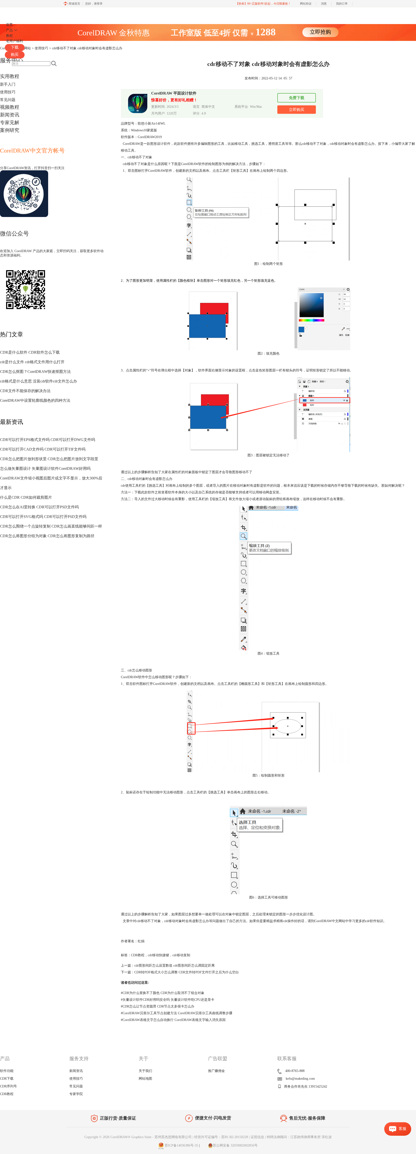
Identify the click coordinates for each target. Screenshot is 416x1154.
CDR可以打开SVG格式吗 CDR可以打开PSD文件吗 (43, 517)
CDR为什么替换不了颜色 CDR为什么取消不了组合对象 (162, 993)
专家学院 (76, 1094)
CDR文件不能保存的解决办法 (25, 391)
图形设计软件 (160, 144)
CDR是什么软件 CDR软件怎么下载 (30, 352)
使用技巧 (7, 92)
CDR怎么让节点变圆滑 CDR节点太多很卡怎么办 (157, 1006)
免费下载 (296, 98)
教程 (9, 36)
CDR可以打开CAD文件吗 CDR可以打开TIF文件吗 (42, 449)
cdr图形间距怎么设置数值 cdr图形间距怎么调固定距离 (174, 965)
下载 (15, 47)
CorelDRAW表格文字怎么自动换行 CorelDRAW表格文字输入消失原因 (173, 1020)
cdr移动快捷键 (158, 955)
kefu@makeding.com (300, 1078)
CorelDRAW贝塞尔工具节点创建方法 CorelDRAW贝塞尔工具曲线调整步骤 (176, 1013)
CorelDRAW (19, 13)
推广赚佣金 (216, 1071)
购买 (15, 54)
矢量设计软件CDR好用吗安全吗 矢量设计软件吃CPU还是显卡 (167, 999)
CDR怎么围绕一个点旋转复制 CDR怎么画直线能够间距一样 (51, 526)
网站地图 (145, 1078)
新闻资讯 (9, 114)
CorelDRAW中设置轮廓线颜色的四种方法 (35, 400)
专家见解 (9, 122)
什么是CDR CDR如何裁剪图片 (26, 497)
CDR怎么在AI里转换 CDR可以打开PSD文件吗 (39, 507)
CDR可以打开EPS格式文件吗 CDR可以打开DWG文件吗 (47, 440)
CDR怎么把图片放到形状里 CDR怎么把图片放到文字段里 (49, 459)
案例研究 (9, 130)
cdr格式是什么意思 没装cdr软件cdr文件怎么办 (38, 381)
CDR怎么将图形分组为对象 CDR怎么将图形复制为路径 (47, 536)
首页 (9, 24)
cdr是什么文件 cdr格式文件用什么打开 (32, 362)
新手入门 (7, 84)
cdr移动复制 (181, 955)
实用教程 (9, 76)
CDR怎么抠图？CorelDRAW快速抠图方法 (35, 372)
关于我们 (145, 1071)
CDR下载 (6, 1078)
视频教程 (9, 107)
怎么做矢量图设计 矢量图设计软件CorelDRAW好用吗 (45, 468)
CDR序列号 (8, 1086)
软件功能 (6, 1071)
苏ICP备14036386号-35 (181, 1145)
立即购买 (296, 110)
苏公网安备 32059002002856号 (235, 1145)
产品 (9, 30)
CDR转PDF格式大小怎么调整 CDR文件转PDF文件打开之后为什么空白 (186, 972)
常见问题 (7, 100)
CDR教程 (137, 955)
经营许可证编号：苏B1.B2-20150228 (221, 1137)
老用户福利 (14, 41)
